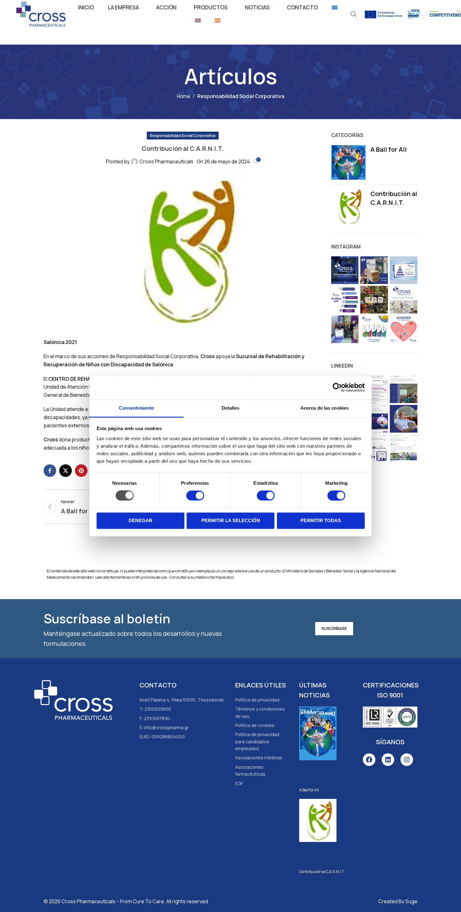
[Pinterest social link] (81, 470)
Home (183, 96)
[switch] (195, 495)
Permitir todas (320, 520)
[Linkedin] (388, 759)
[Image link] (73, 699)
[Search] (353, 14)
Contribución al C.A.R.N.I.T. (393, 198)
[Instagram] (406, 759)
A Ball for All (388, 149)
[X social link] (65, 470)
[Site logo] (41, 13)
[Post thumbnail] (348, 162)
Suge (411, 901)
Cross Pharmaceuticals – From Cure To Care (112, 901)
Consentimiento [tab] (136, 408)
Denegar (140, 520)
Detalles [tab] (231, 408)
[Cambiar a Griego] (334, 8)
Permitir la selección (230, 520)
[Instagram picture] (345, 270)
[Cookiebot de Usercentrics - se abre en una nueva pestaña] (337, 387)
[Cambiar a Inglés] (198, 20)
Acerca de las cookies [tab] (324, 408)
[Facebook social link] (50, 470)
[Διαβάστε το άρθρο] (318, 743)
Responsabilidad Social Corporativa (240, 96)
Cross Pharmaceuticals (166, 161)
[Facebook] (369, 759)
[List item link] (261, 699)
